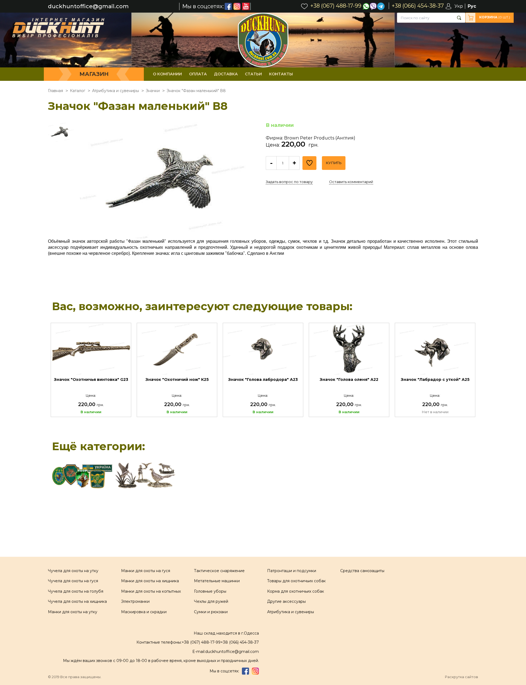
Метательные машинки (217, 580)
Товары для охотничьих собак (296, 580)
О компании (167, 74)
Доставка (226, 74)
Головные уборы (210, 591)
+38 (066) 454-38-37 (240, 642)
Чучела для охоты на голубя (75, 591)
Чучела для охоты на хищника (77, 601)
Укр (458, 6)
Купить (334, 163)
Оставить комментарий (351, 181)
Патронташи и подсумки (291, 570)
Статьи (253, 74)
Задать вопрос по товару (289, 181)
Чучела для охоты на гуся (73, 580)
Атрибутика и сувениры (290, 611)
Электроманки (135, 601)
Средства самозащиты (362, 570)
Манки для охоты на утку (72, 611)
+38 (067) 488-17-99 (201, 642)
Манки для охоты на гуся (145, 570)
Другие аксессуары (286, 601)
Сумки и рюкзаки (211, 611)
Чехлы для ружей (211, 601)
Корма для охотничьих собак (295, 591)
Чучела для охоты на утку (73, 570)
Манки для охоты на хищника (150, 580)
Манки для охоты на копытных (151, 591)
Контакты (281, 74)
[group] (169, 180)
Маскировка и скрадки (144, 611)
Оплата (198, 74)
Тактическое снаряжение (219, 570)
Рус (472, 6)
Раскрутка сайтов (461, 677)
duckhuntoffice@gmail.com (88, 6)
